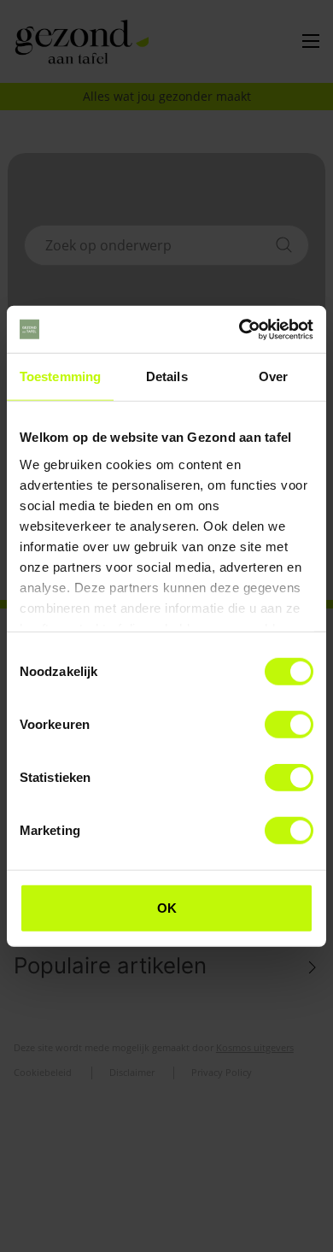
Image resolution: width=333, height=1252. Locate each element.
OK (167, 908)
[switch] (289, 724)
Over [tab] (273, 376)
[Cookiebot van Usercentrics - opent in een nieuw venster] (239, 329)
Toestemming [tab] (60, 376)
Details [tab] (167, 376)
